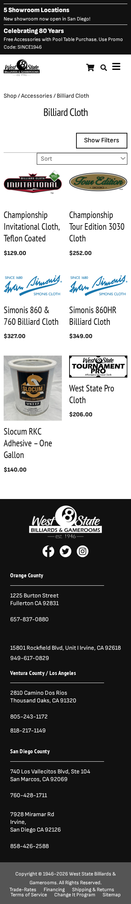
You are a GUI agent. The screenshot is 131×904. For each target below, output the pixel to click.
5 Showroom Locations (37, 10)
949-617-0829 (29, 658)
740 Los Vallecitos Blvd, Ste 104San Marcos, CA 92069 (50, 775)
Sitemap (112, 894)
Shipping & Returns (93, 889)
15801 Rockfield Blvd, (37, 648)
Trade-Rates (22, 889)
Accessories (36, 96)
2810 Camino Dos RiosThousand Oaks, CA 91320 (43, 696)
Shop (10, 96)
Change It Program (74, 894)
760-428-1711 (29, 795)
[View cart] (90, 67)
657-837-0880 (29, 619)
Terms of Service (29, 894)
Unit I (71, 648)
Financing (54, 889)
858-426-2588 (29, 846)
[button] (116, 68)
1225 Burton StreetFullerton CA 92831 (34, 599)
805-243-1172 (29, 716)
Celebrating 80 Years (34, 31)
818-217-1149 (28, 730)
